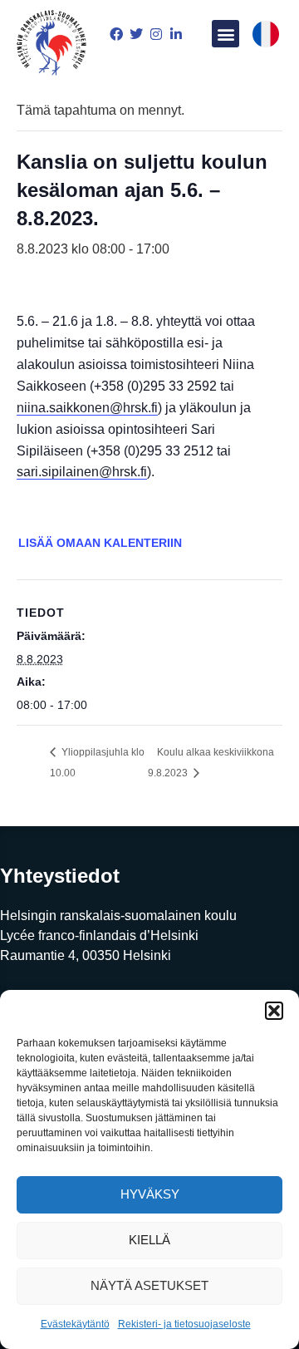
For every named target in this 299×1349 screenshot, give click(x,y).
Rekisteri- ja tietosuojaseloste (184, 1324)
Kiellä (149, 1240)
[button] (274, 1010)
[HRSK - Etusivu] (51, 45)
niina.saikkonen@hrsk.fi (87, 408)
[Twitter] (136, 34)
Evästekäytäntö (75, 1324)
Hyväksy (149, 1194)
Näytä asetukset (149, 1285)
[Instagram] (156, 34)
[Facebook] (116, 34)
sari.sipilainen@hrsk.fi (82, 472)
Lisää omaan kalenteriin (100, 542)
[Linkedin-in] (176, 34)
